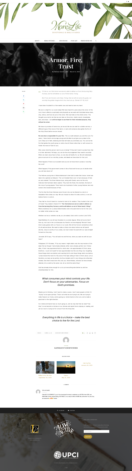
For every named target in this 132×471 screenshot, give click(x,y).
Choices (66, 375)
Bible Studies (49, 41)
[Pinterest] (23, 103)
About (37, 41)
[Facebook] (23, 95)
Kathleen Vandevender (61, 71)
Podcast (74, 41)
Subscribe (87, 436)
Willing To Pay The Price (45, 375)
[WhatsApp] (23, 111)
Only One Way (87, 363)
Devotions (63, 41)
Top (66, 467)
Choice (39, 332)
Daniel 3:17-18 (48, 332)
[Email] (23, 107)
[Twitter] (23, 99)
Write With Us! (86, 41)
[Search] (95, 41)
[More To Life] (66, 27)
